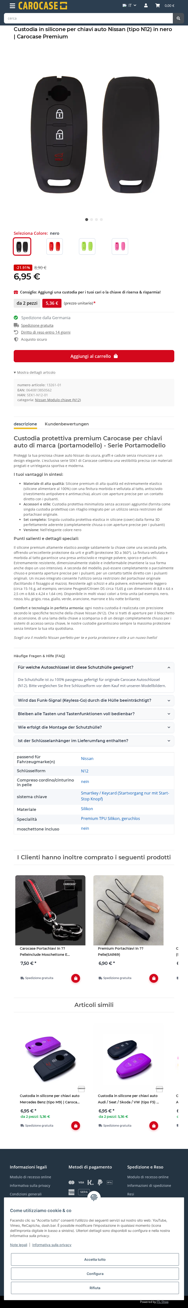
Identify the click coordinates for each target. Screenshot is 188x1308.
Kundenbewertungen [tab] (67, 424)
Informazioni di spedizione (149, 1185)
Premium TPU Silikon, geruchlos (110, 818)
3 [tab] (96, 219)
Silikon (87, 808)
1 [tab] (86, 219)
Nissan (87, 758)
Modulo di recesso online (30, 1177)
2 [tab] (91, 219)
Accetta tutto (95, 1259)
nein (85, 781)
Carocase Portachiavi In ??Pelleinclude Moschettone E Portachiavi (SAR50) (43, 952)
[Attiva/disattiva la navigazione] (12, 6)
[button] (146, 5)
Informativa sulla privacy (51, 1245)
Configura (95, 1274)
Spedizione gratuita (37, 325)
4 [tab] (101, 219)
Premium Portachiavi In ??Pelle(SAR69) (120, 951)
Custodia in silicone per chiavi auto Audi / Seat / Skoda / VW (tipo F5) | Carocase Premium (128, 1099)
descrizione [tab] (25, 424)
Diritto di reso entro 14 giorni (45, 332)
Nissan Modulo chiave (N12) (58, 399)
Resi (130, 1194)
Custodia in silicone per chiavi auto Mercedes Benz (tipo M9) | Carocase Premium (50, 1099)
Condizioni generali (26, 1194)
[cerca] (178, 18)
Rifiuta (95, 1288)
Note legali (18, 1245)
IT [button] (130, 5)
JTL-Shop (162, 1302)
